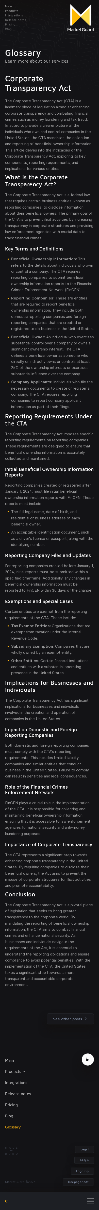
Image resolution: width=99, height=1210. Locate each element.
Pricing (11, 1104)
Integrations (16, 1082)
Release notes (18, 1093)
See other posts (67, 1019)
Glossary (13, 1127)
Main (9, 1060)
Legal (84, 1149)
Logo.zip (82, 1171)
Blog (9, 1116)
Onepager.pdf (78, 1182)
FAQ (83, 1160)
